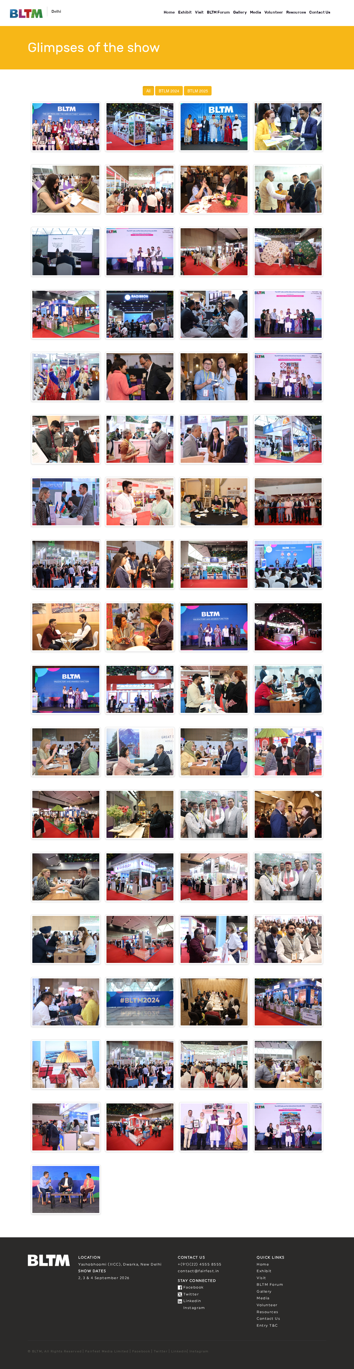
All (148, 90)
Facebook (193, 1287)
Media (255, 12)
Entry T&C (267, 1326)
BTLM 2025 (198, 90)
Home (169, 12)
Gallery (240, 12)
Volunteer (273, 12)
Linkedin (191, 1301)
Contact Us (319, 12)
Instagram (193, 1308)
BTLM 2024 (169, 90)
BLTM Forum (218, 12)
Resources (296, 12)
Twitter (190, 1294)
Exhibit (185, 12)
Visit (199, 12)
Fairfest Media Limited (107, 1351)
